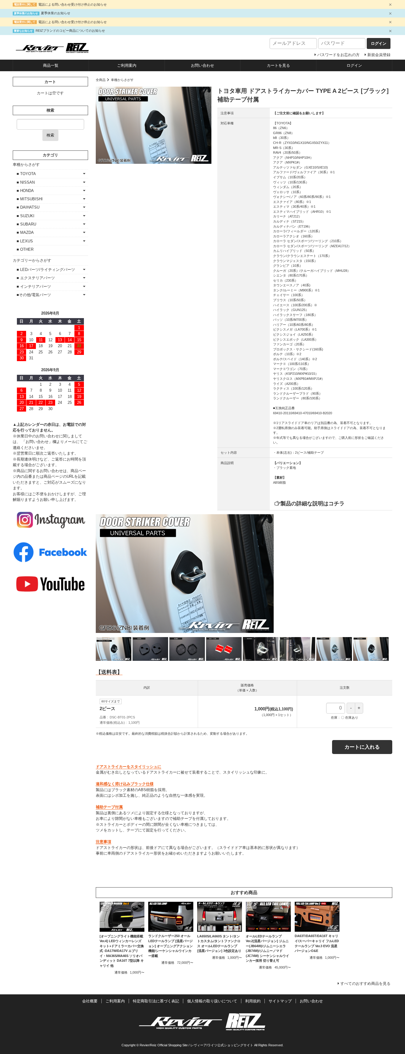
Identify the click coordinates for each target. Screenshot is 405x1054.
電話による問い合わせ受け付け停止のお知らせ (72, 4)
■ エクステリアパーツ (36, 278)
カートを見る (278, 65)
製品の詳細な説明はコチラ (312, 504)
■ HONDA (25, 190)
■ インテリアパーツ (34, 286)
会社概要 (90, 1001)
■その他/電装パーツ (34, 295)
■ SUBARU (26, 224)
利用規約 (253, 1001)
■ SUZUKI (25, 216)
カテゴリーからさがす (32, 260)
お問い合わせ (202, 65)
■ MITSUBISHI (30, 199)
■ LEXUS (25, 241)
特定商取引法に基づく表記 (156, 1001)
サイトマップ (280, 1001)
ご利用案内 (126, 65)
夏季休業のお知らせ (55, 13)
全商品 (101, 80)
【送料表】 (109, 672)
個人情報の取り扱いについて (212, 1001)
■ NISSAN (26, 182)
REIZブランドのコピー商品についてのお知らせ (70, 30)
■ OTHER (25, 249)
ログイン (354, 65)
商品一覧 (50, 65)
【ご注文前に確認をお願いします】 (299, 113)
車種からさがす (122, 80)
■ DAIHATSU (28, 207)
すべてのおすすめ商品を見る (365, 983)
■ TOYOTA (26, 174)
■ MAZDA (25, 232)
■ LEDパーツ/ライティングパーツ (46, 269)
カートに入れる (362, 747)
